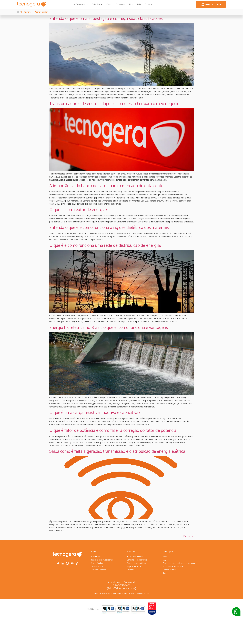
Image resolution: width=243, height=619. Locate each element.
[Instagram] (67, 563)
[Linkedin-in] (63, 563)
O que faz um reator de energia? (78, 209)
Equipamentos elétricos (136, 563)
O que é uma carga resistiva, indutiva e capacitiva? (94, 412)
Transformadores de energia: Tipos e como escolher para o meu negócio (114, 103)
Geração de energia (135, 556)
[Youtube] (72, 563)
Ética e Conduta (97, 563)
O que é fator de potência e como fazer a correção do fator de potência (112, 430)
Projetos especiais (134, 566)
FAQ (164, 560)
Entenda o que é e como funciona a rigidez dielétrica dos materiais (109, 227)
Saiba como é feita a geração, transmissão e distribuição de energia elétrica (117, 451)
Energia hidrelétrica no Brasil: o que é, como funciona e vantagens (108, 327)
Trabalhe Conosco (98, 570)
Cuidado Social (97, 566)
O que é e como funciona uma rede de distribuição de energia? (105, 245)
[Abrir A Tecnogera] (87, 4)
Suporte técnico (169, 570)
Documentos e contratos (173, 566)
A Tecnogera (96, 556)
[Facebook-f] (58, 563)
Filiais (165, 556)
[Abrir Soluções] (101, 4)
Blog (165, 573)
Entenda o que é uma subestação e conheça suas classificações (106, 18)
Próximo (189, 536)
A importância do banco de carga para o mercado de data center (107, 185)
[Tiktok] (77, 563)
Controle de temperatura (137, 560)
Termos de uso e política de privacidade (179, 563)
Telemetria (131, 570)
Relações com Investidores (102, 560)
